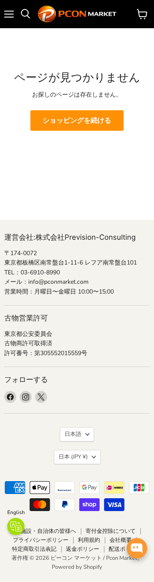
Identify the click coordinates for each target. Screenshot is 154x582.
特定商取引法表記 (34, 549)
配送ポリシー (125, 549)
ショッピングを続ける (77, 120)
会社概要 (121, 540)
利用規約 (89, 540)
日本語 (73, 434)
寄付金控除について (111, 531)
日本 (73, 457)
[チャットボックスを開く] (137, 548)
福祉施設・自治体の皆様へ (42, 531)
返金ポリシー (82, 549)
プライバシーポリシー (40, 540)
